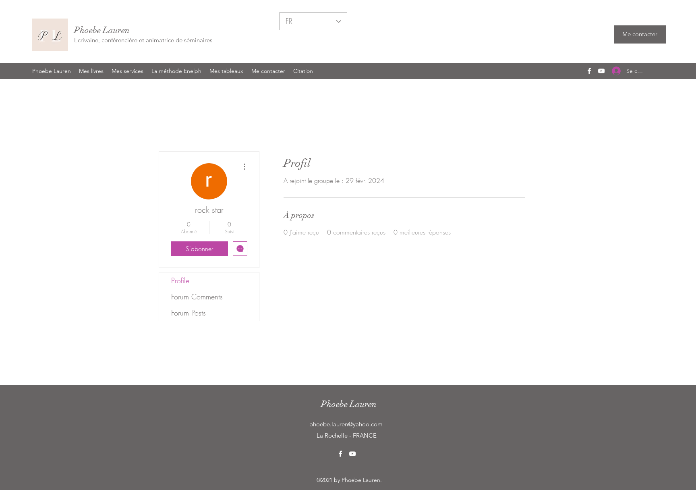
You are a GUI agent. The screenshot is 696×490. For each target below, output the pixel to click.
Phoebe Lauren (102, 30)
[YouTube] (601, 71)
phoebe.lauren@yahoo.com (346, 424)
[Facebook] (589, 71)
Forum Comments (197, 296)
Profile (180, 280)
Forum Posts (188, 313)
